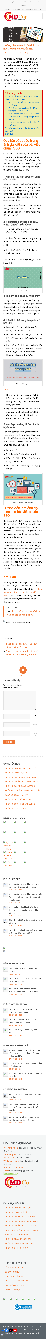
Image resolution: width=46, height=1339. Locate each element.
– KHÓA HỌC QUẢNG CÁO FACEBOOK (19, 786)
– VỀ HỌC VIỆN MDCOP (13, 1267)
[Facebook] (37, 1336)
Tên (34, 717)
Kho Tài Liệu (23, 2)
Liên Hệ (23, 5)
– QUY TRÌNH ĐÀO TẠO (13, 1276)
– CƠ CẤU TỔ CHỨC (11, 1272)
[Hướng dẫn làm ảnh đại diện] (23, 34)
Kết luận (10, 134)
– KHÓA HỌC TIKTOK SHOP (15, 808)
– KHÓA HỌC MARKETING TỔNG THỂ (19, 768)
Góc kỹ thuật (24, 53)
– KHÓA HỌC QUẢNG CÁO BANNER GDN (20, 781)
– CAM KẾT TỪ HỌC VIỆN (14, 1289)
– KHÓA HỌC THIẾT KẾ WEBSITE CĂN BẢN (21, 790)
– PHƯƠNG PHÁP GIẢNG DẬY (16, 1280)
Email (35, 725)
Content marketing (12, 53)
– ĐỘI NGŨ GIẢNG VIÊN (13, 1285)
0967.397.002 (22, 1167)
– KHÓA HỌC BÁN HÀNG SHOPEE (18, 799)
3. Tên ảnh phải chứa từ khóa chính (25, 113)
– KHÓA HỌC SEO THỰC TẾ (15, 772)
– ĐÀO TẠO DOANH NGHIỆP (15, 795)
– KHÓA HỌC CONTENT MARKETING (19, 804)
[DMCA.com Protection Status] (10, 1174)
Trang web (35, 734)
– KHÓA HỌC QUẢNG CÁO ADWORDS (19, 777)
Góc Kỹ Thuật (34, 2)
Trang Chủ (12, 2)
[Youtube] (41, 1336)
